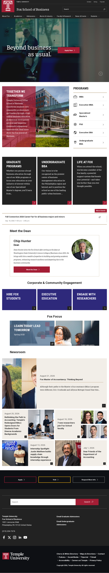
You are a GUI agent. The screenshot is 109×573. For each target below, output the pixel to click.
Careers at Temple (79, 560)
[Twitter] (9, 538)
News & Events (80, 16)
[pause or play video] (101, 74)
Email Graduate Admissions (68, 516)
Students (94, 16)
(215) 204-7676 (8, 531)
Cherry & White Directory (67, 554)
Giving (95, 2)
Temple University (22, 2)
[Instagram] (14, 538)
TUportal (102, 2)
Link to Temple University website (16, 556)
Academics (18, 16)
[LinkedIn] (20, 538)
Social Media (73, 557)
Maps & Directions (88, 554)
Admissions (31, 16)
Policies (62, 557)
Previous (4, 219)
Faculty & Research (64, 16)
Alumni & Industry (46, 16)
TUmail (93, 557)
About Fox (6, 16)
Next (107, 219)
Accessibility (64, 560)
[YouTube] (25, 538)
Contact (89, 2)
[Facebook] (4, 538)
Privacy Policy (96, 560)
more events (100, 211)
